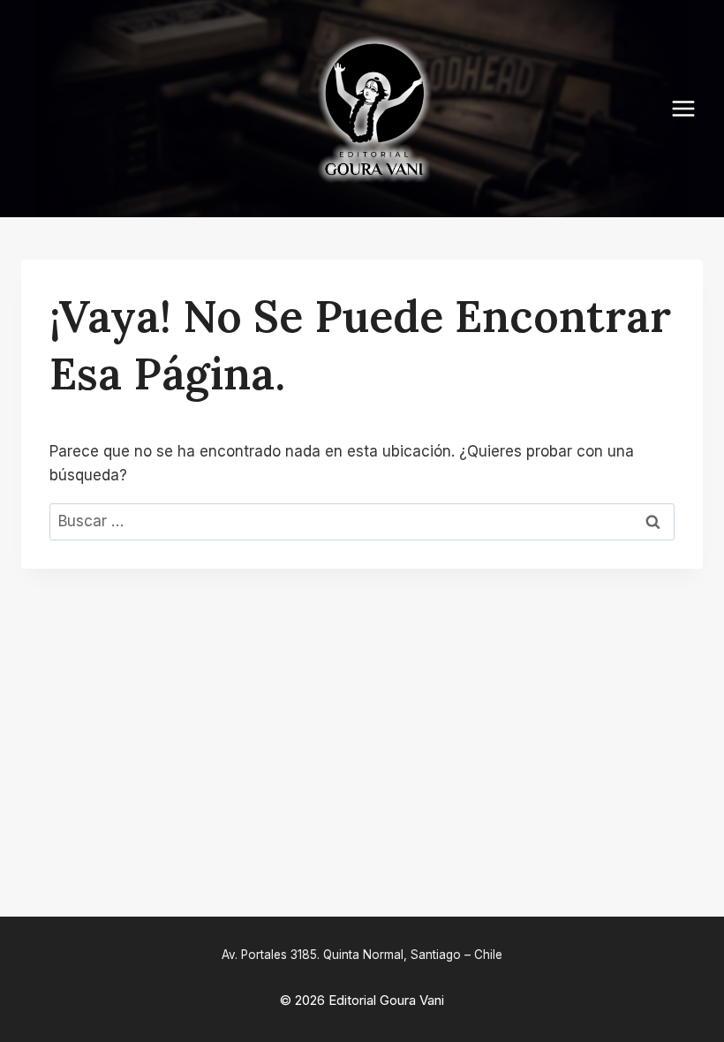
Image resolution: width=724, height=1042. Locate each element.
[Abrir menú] (692, 108)
